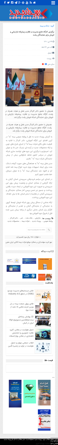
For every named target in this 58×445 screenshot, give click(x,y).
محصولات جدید (13, 221)
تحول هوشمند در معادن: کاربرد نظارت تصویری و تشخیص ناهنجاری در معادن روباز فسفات (21, 333)
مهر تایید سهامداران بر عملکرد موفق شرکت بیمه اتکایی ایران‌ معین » (29, 244)
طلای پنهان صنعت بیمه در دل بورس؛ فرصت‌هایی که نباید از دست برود (22, 307)
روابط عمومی (48, 221)
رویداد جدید (36, 221)
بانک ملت (28, 218)
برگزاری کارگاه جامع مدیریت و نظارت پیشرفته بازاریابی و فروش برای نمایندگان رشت (32, 33)
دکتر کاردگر (14, 218)
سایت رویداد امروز (42, 443)
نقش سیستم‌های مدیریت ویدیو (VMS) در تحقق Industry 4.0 (21, 292)
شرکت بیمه (25, 221)
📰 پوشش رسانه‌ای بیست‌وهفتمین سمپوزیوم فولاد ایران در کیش (21, 320)
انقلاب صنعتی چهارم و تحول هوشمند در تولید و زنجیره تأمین (21, 344)
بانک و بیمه (44, 26)
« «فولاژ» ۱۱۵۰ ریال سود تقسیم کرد (28, 237)
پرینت (49, 58)
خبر (21, 218)
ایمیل (50, 52)
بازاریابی (37, 218)
